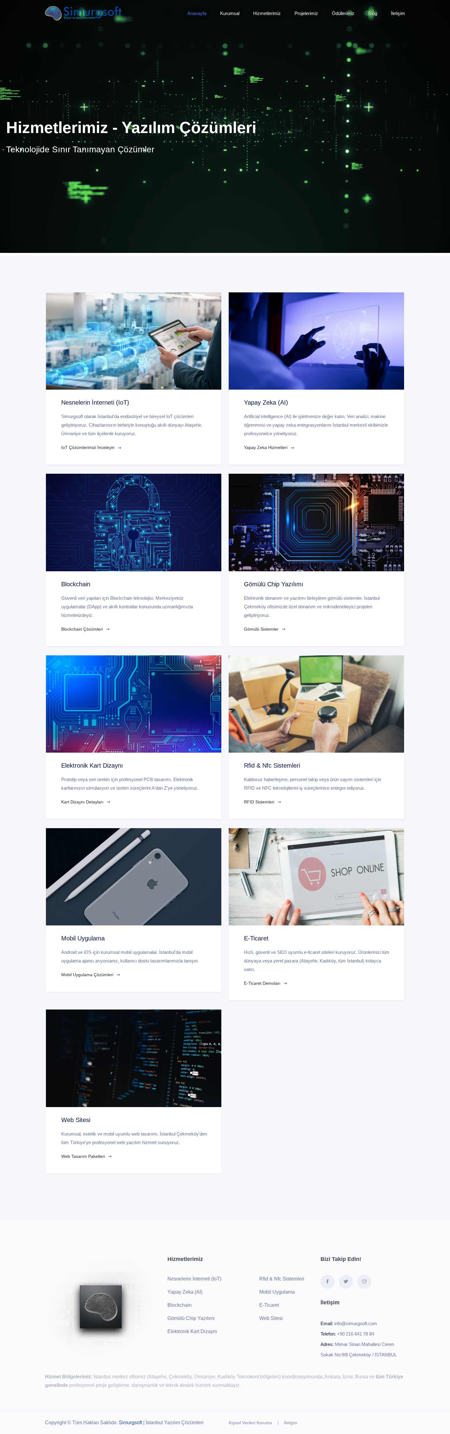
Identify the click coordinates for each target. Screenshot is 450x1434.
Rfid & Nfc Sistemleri (281, 1278)
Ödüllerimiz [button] (343, 13)
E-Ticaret (269, 1305)
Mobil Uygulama (277, 1292)
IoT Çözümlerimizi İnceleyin (88, 447)
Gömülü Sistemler (262, 629)
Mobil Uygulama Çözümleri (87, 974)
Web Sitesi (271, 1318)
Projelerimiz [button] (306, 13)
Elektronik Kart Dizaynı (192, 1331)
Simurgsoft (130, 1422)
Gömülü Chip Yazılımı (191, 1318)
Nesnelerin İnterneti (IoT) (194, 1278)
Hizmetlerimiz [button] (267, 13)
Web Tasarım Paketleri (83, 1156)
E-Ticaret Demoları (263, 983)
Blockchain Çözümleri (82, 629)
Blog (372, 13)
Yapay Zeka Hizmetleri (266, 447)
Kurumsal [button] (229, 13)
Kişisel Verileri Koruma (250, 1422)
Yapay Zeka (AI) (184, 1292)
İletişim (290, 1422)
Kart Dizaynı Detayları (83, 801)
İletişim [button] (398, 13)
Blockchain (179, 1305)
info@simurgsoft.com (355, 1323)
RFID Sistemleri (260, 801)
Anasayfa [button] (196, 13)
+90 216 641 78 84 (355, 1333)
